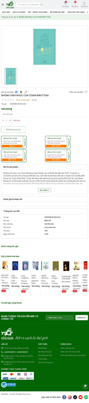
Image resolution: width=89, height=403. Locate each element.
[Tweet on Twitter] (21, 92)
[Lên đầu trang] (83, 392)
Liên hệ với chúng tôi (45, 362)
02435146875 (22, 352)
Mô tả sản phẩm (10, 167)
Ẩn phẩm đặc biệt (57, 12)
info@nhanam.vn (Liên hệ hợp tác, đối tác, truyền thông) (18, 357)
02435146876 (9, 352)
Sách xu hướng (18, 12)
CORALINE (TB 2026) (66, 277)
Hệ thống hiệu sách (45, 352)
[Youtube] (80, 397)
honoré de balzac (18, 104)
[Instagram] (70, 397)
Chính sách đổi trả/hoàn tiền (70, 352)
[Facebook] (64, 397)
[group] (44, 47)
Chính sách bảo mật (67, 348)
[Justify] (41, 4)
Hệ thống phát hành (45, 355)
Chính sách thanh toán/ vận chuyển (72, 355)
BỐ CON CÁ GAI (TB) (5, 277)
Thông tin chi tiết (11, 211)
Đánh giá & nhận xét (12, 199)
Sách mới (6, 12)
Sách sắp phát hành (76, 12)
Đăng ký (82, 318)
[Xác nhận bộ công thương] (8, 384)
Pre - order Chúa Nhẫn (37, 12)
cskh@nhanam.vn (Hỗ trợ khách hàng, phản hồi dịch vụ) (19, 363)
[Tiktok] (75, 397)
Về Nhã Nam (42, 348)
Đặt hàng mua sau (13, 129)
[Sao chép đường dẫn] (26, 92)
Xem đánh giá (8, 114)
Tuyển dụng (42, 359)
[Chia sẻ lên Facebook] (16, 92)
